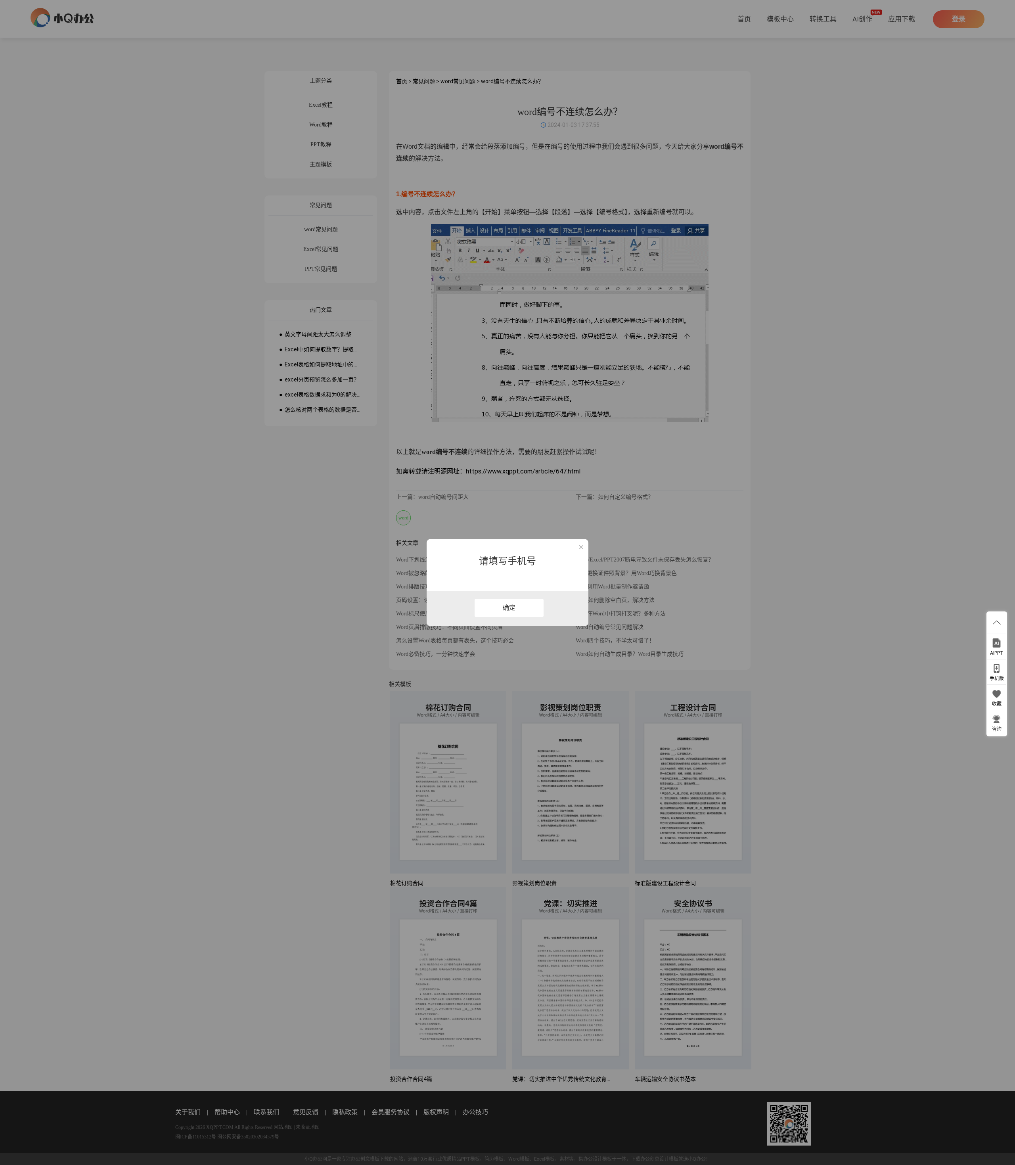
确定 (509, 607)
